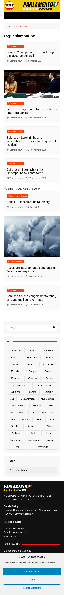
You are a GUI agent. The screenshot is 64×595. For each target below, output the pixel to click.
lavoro (32, 392)
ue (17, 447)
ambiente (48, 350)
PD (11, 412)
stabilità (16, 433)
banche (14, 357)
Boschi (14, 364)
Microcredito (10, 536)
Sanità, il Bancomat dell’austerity (28, 202)
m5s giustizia (47, 398)
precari (22, 412)
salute (38, 419)
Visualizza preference (32, 587)
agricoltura (16, 350)
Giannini (15, 378)
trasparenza (32, 440)
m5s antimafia (27, 398)
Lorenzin (49, 392)
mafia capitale (18, 405)
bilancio (49, 357)
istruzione (15, 392)
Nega (32, 579)
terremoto (15, 440)
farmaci (49, 371)
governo (32, 378)
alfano (32, 350)
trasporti (50, 440)
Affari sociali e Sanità (17, 196)
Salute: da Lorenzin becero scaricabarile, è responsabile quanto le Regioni (32, 141)
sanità (51, 419)
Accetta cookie (32, 571)
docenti (30, 364)
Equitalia (15, 371)
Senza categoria (15, 46)
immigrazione (19, 385)
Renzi (12, 419)
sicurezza (32, 426)
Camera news (16, 61)
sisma (50, 426)
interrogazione (44, 385)
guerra (49, 378)
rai (34, 412)
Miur (51, 405)
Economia (48, 364)
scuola (14, 426)
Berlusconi (32, 357)
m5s (12, 398)
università (43, 447)
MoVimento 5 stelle (14, 528)
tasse (49, 433)
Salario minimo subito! (15, 532)
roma (25, 419)
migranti (37, 405)
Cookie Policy (11, 506)
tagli (33, 433)
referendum (48, 412)
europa (32, 371)
